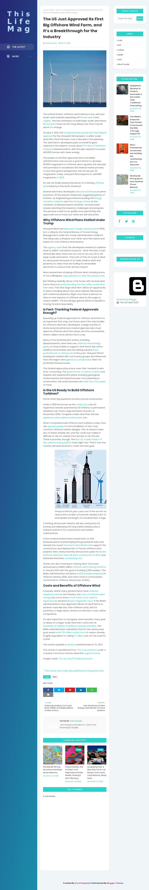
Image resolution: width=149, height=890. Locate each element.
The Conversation (87, 649)
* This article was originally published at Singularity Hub (73, 670)
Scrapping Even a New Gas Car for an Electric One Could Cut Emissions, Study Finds (96, 772)
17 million (78, 635)
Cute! (120, 40)
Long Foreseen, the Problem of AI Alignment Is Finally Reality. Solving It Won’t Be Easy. (74, 772)
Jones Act (81, 404)
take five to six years (94, 381)
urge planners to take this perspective (84, 275)
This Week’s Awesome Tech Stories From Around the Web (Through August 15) (136, 125)
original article (92, 653)
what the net (123, 64)
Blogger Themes (115, 883)
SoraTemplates (83, 883)
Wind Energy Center (79, 201)
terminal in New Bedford (76, 545)
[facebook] (119, 221)
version (71, 644)
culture (121, 50)
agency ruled (55, 247)
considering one (73, 558)
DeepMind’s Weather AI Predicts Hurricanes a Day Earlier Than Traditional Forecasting (136, 95)
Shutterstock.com (83, 658)
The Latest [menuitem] (18, 47)
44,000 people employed (90, 573)
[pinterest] (133, 221)
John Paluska (51, 43)
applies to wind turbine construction (62, 417)
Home (45, 10)
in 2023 (60, 177)
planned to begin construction (80, 228)
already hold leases (86, 191)
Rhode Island (87, 117)
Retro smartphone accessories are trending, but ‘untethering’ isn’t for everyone (136, 154)
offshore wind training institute (89, 566)
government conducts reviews (83, 371)
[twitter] (126, 221)
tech (52, 10)
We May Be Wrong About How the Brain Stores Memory (52, 769)
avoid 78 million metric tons (70, 632)
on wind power (65, 353)
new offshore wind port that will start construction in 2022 (74, 553)
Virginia (47, 120)
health (120, 55)
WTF (119, 45)
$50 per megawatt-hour (79, 600)
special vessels (56, 426)
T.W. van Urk (64, 658)
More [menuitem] (15, 56)
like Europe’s (49, 123)
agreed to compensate (78, 359)
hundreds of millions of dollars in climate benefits (69, 625)
